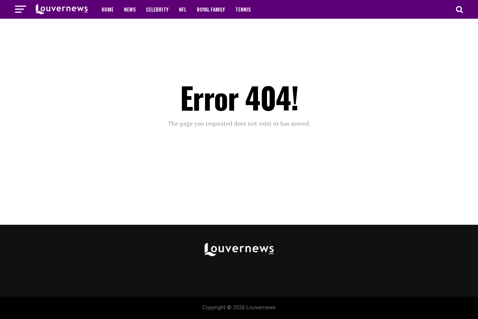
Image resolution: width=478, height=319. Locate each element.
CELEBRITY (157, 9)
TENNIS (243, 9)
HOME (108, 9)
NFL (182, 9)
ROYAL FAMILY (211, 9)
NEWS (130, 9)
